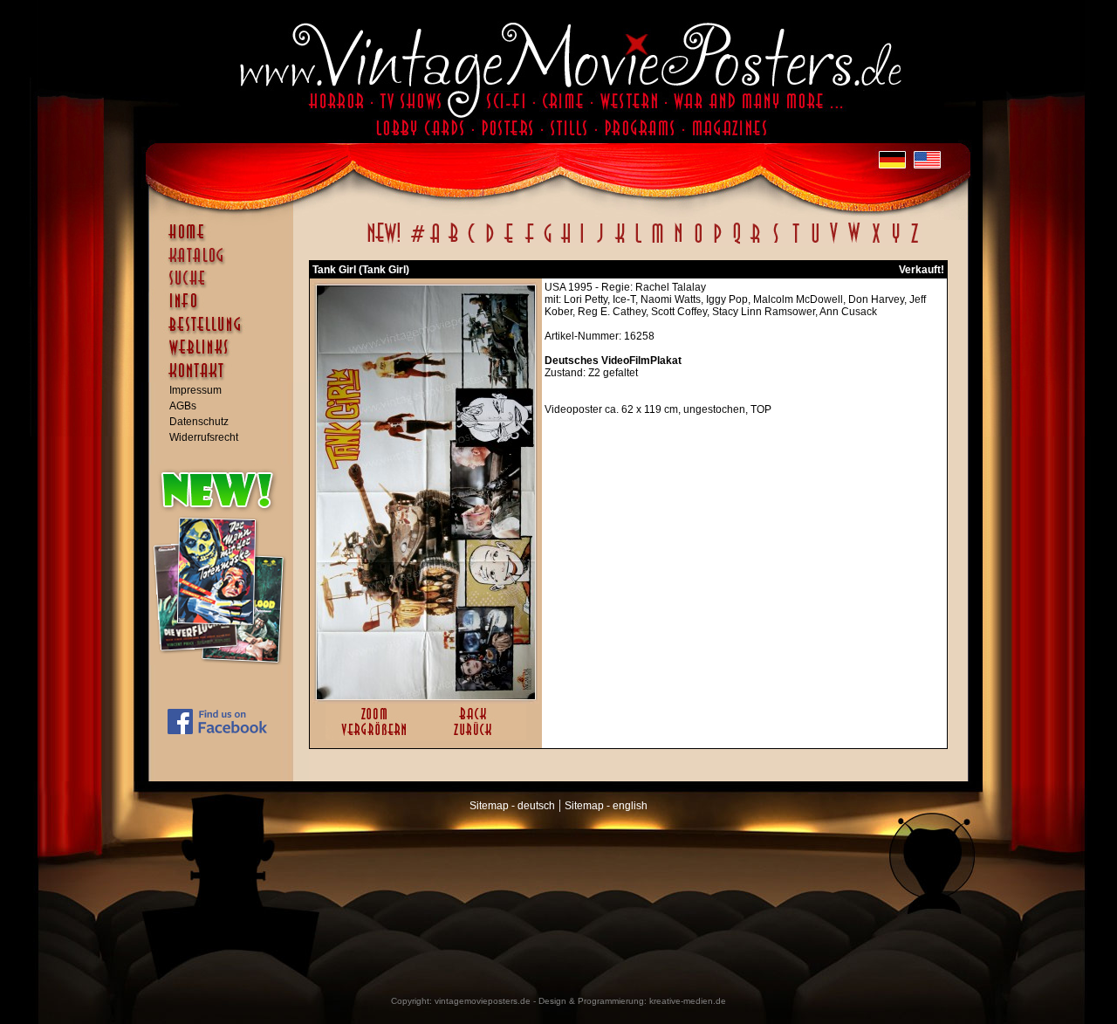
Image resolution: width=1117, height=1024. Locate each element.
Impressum (195, 390)
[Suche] (225, 285)
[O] (698, 243)
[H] (566, 243)
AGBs (182, 406)
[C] (472, 243)
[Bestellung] (225, 332)
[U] (814, 243)
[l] (638, 243)
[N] (678, 243)
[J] (599, 243)
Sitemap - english (606, 806)
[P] (717, 243)
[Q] (736, 243)
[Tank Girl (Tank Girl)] (426, 696)
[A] (435, 243)
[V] (833, 243)
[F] (529, 243)
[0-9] (416, 243)
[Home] (225, 240)
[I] (582, 243)
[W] (854, 243)
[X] (876, 243)
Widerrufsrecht (203, 437)
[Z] (914, 243)
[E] (509, 243)
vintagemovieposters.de (483, 1001)
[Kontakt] (225, 379)
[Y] (896, 243)
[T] (795, 243)
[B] (453, 243)
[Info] (225, 309)
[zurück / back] (476, 737)
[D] (490, 243)
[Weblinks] (225, 356)
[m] (657, 243)
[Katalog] (225, 263)
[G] (547, 243)
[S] (775, 243)
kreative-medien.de (687, 1001)
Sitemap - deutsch (512, 806)
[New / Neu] (384, 243)
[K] (620, 243)
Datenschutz (199, 422)
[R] (755, 243)
